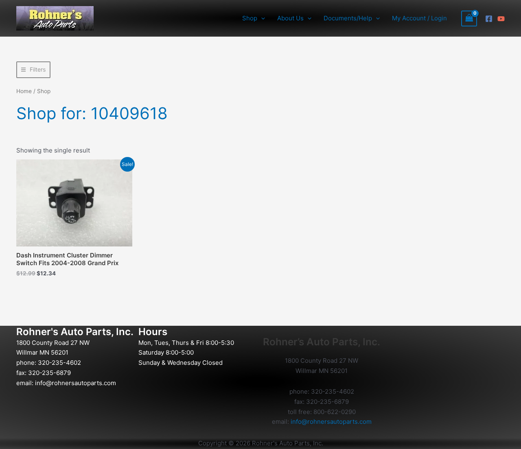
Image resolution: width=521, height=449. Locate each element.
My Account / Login (419, 18)
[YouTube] (501, 18)
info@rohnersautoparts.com (75, 383)
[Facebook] (489, 18)
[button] (261, 18)
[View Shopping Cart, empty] (469, 18)
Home (24, 91)
